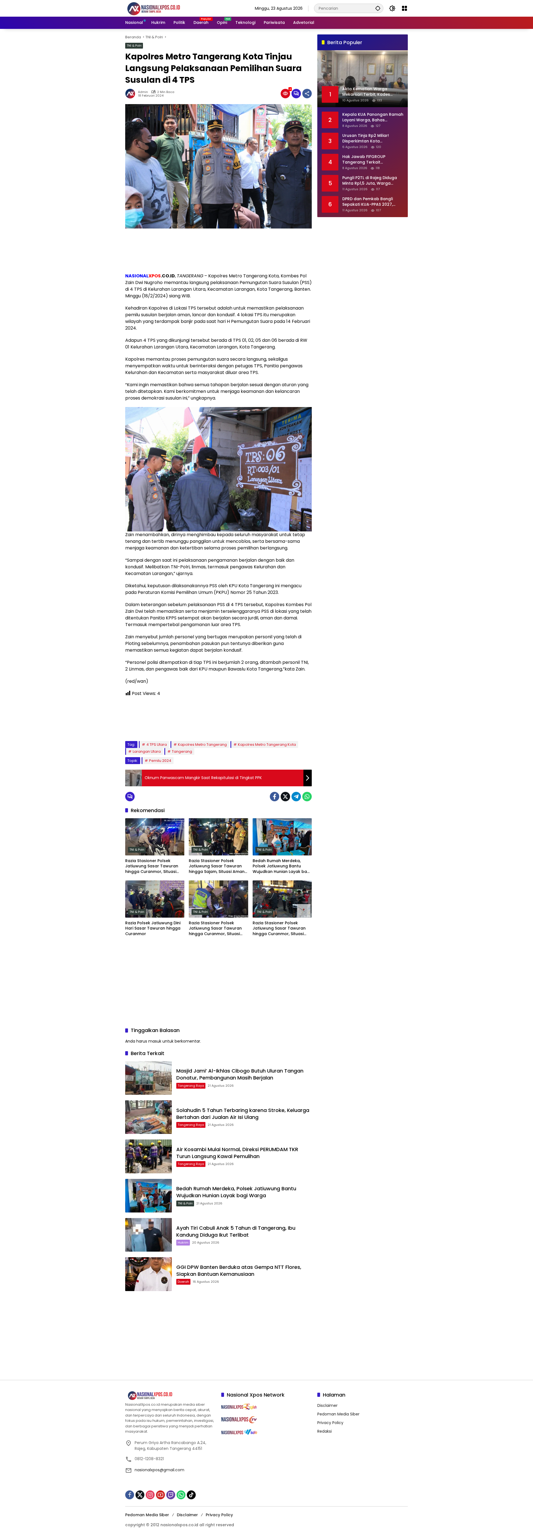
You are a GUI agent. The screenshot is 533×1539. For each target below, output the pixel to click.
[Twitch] (170, 1494)
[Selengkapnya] (170, 1395)
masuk (154, 1041)
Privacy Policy (330, 1422)
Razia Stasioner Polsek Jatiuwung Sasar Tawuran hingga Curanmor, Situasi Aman (215, 928)
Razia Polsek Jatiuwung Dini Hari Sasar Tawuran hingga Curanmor (152, 928)
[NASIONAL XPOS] (160, 8)
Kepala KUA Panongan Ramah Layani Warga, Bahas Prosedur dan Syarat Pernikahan (372, 117)
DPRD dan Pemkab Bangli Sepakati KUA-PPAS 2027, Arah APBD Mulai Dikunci (367, 201)
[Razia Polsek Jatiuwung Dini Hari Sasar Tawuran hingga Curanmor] (154, 899)
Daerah (183, 1281)
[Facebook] (274, 796)
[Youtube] (160, 1494)
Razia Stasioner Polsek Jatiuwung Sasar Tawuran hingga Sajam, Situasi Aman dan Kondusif (217, 866)
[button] (377, 8)
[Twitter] (285, 796)
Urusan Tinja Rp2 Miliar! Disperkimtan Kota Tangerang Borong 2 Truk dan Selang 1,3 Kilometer (368, 138)
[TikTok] (191, 1494)
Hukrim (183, 1242)
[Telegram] (296, 796)
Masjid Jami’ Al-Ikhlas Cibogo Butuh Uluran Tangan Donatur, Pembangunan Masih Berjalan (239, 1074)
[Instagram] (150, 1494)
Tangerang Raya (191, 1085)
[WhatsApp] (307, 796)
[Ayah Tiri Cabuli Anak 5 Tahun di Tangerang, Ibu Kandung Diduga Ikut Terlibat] (148, 1235)
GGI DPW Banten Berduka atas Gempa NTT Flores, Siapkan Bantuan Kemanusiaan (238, 1270)
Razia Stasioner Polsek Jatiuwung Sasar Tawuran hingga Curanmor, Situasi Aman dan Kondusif (151, 866)
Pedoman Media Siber (338, 1414)
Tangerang (182, 751)
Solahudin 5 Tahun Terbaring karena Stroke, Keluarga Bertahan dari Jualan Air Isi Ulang (242, 1114)
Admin (143, 92)
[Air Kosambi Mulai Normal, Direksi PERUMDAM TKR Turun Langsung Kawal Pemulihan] (148, 1156)
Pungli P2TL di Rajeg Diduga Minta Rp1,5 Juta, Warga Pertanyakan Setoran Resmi (370, 180)
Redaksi (324, 1431)
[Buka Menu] (404, 8)
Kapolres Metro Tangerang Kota (267, 744)
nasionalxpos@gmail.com (159, 1470)
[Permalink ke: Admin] (131, 94)
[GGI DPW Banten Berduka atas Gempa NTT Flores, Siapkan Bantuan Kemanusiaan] (148, 1274)
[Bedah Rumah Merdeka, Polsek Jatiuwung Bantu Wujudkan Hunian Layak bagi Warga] (282, 836)
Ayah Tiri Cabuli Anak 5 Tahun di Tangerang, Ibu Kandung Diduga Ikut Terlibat (235, 1231)
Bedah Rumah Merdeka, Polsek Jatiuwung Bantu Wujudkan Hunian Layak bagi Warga (282, 866)
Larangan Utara (147, 751)
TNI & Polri (134, 45)
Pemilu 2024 (160, 760)
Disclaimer (327, 1405)
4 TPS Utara (156, 744)
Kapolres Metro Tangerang (202, 744)
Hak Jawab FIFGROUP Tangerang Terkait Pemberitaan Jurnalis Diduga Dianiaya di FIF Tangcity (371, 159)
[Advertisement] (218, 250)
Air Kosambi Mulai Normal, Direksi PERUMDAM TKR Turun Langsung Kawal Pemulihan (237, 1153)
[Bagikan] (307, 93)
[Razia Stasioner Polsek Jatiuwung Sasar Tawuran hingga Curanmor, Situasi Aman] (218, 899)
